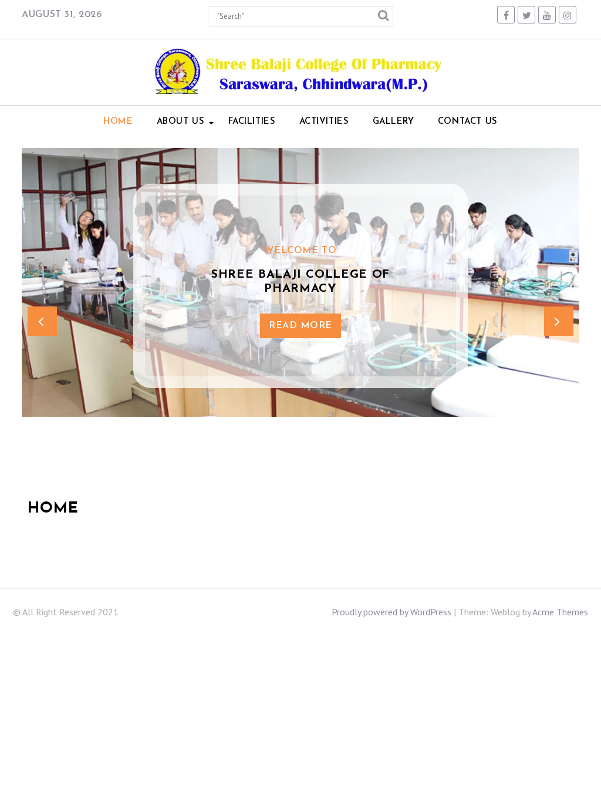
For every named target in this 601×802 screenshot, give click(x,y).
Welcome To (300, 250)
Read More (300, 326)
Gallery (393, 121)
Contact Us (468, 121)
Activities (324, 121)
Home (118, 121)
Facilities (252, 121)
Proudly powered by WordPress (391, 612)
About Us (181, 121)
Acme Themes (560, 612)
